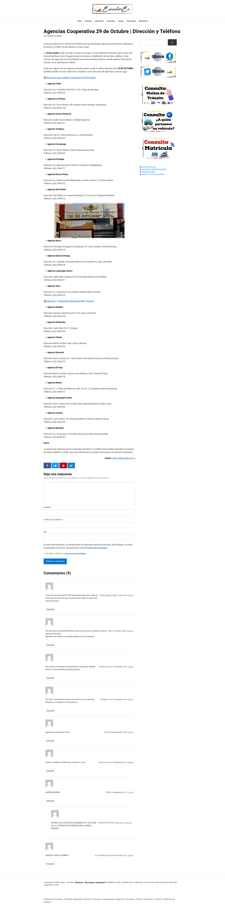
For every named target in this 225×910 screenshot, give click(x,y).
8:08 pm (130, 762)
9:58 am (130, 595)
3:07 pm (130, 732)
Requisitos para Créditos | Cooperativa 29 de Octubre (71, 77)
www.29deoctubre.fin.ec (123, 458)
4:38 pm (130, 855)
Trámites (88, 21)
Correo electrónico (53, 520)
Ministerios (143, 21)
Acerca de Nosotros (149, 167)
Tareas (121, 21)
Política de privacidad (75, 553)
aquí (125, 71)
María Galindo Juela (108, 595)
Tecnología (131, 21)
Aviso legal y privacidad (94, 882)
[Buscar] (172, 42)
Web (45, 532)
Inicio (79, 21)
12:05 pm (128, 823)
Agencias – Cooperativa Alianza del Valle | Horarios (70, 301)
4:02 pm (130, 699)
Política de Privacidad (97, 548)
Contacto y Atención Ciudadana (153, 174)
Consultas (111, 21)
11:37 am (130, 792)
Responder (50, 609)
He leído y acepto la (66, 553)
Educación (99, 21)
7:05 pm (130, 667)
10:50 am (130, 631)
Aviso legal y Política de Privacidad (154, 169)
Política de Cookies (148, 172)
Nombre (48, 507)
